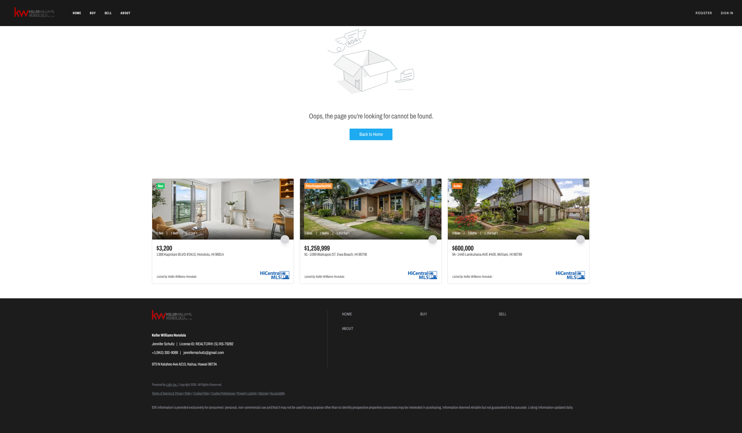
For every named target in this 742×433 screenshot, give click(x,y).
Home (77, 13)
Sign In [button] (727, 13)
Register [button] (704, 13)
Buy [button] (93, 13)
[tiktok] (209, 417)
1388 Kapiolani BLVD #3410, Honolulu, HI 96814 (190, 254)
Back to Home (371, 134)
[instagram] (192, 417)
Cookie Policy (202, 393)
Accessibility (277, 393)
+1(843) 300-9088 (165, 352)
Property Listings (247, 393)
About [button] (126, 13)
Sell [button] (108, 13)
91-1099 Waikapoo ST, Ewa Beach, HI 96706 (335, 254)
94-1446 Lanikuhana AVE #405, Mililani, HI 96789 (487, 254)
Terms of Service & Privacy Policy (172, 393)
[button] (34, 13)
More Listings (580, 171)
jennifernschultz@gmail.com (203, 352)
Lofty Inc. (172, 385)
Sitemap (263, 393)
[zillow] (176, 417)
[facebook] (159, 417)
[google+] (226, 417)
